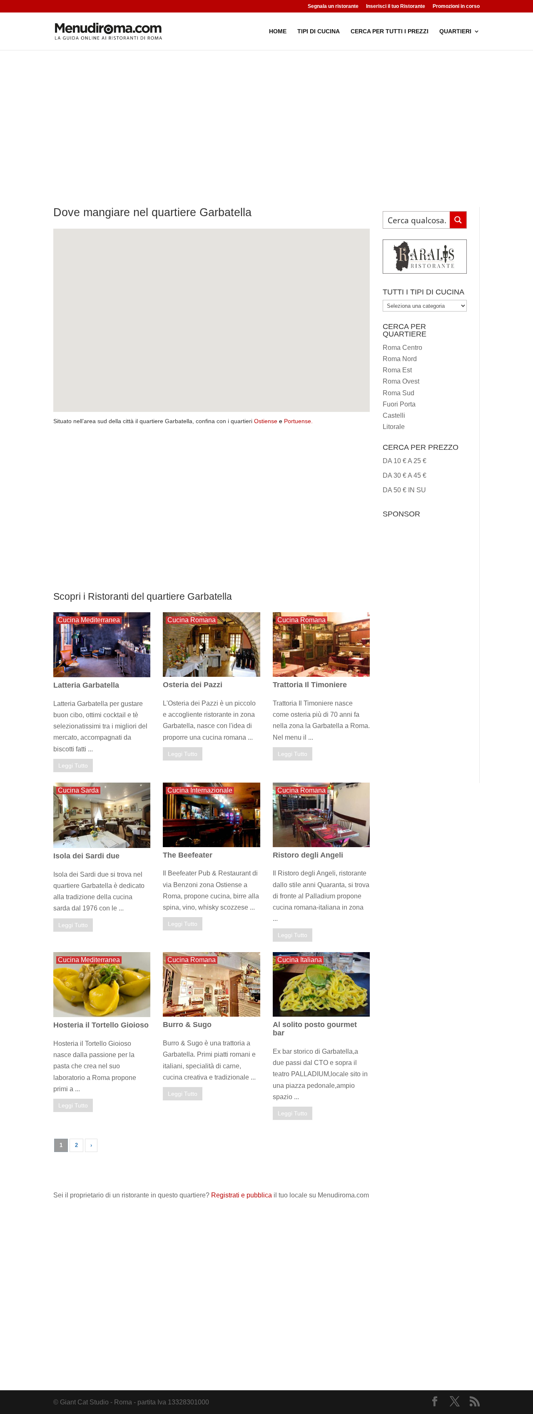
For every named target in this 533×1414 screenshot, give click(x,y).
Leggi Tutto (73, 765)
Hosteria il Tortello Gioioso (101, 1025)
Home (277, 31)
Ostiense (265, 421)
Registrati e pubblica (241, 1195)
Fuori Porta (399, 404)
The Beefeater (187, 855)
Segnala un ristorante (333, 6)
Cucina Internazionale (199, 790)
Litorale (394, 426)
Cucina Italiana (299, 959)
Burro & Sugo (187, 1024)
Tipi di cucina (318, 31)
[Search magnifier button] (458, 220)
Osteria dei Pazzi (192, 685)
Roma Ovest (401, 381)
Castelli (394, 415)
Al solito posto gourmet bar (315, 1028)
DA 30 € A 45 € (404, 475)
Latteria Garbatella (86, 685)
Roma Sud (398, 393)
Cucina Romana (191, 619)
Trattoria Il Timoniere (310, 685)
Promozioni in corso (456, 6)
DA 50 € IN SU (404, 490)
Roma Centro (402, 347)
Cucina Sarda (78, 790)
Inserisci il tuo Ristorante (395, 6)
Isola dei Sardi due (86, 856)
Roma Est (397, 370)
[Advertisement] (266, 112)
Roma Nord (400, 358)
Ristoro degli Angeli (308, 855)
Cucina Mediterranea (89, 619)
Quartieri (455, 31)
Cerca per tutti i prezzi (389, 31)
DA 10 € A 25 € (404, 460)
